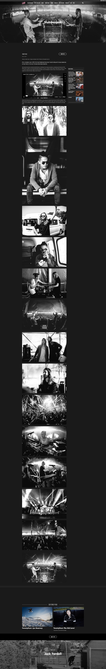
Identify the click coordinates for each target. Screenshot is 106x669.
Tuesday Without (30, 3)
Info (74, 3)
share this (62, 54)
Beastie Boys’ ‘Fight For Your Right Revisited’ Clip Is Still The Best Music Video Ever (72, 80)
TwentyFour (24, 54)
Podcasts (67, 3)
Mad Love (56, 3)
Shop (71, 3)
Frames (52, 3)
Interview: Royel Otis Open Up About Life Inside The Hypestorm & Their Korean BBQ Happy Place (71, 87)
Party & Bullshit (37, 3)
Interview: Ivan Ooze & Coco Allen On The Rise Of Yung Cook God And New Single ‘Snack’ (72, 74)
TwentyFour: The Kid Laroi (64, 628)
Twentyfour (47, 3)
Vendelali (70, 97)
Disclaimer (82, 668)
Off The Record (61, 3)
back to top (53, 637)
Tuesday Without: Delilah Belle (71, 92)
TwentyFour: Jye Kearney (32, 628)
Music (43, 3)
